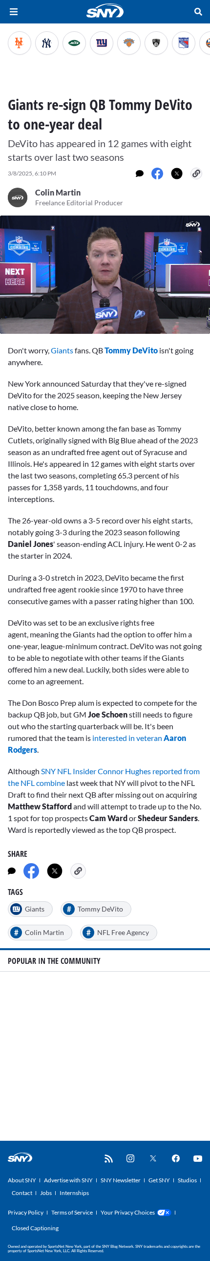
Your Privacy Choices (128, 1212)
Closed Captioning (35, 1228)
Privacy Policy (25, 1212)
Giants (62, 350)
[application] (105, 275)
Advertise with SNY (68, 1180)
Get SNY (159, 1180)
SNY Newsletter (121, 1180)
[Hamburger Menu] (14, 12)
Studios (187, 1180)
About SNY (22, 1180)
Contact (22, 1192)
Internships (74, 1192)
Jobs (46, 1192)
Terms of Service (72, 1212)
